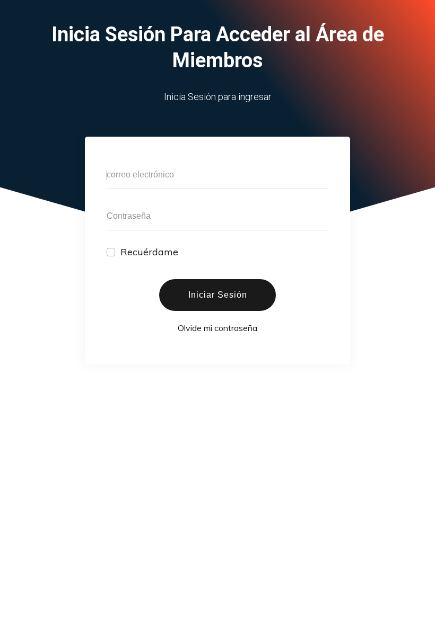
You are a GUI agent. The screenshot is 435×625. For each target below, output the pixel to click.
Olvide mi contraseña (217, 328)
